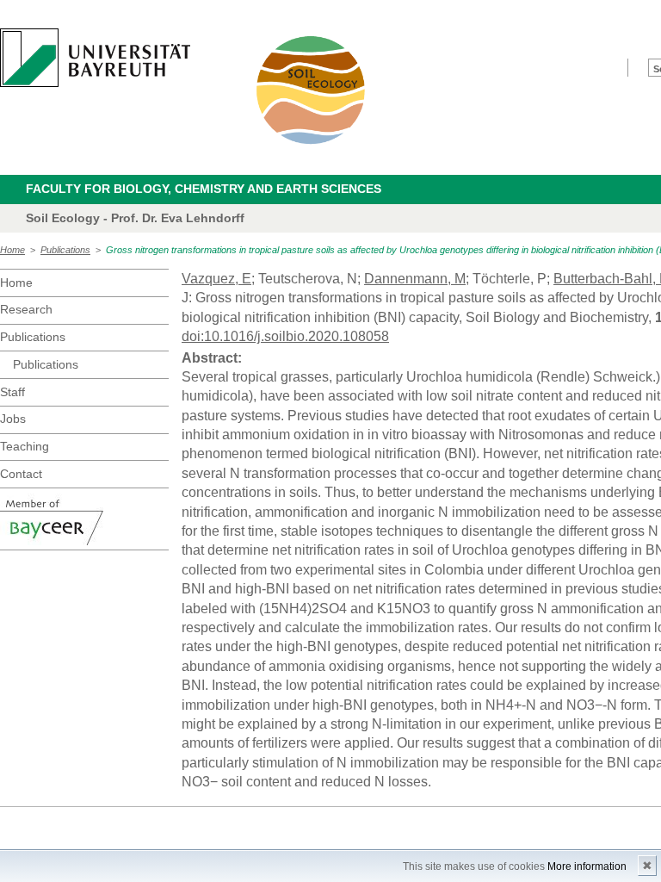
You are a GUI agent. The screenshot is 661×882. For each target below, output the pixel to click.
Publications (65, 250)
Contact (21, 474)
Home (12, 250)
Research (26, 309)
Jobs (13, 418)
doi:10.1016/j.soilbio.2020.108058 (285, 336)
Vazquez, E (216, 278)
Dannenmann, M (415, 278)
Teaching (24, 446)
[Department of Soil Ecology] (311, 89)
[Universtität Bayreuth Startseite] (95, 57)
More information (587, 866)
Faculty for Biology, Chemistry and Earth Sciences (203, 189)
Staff (12, 392)
